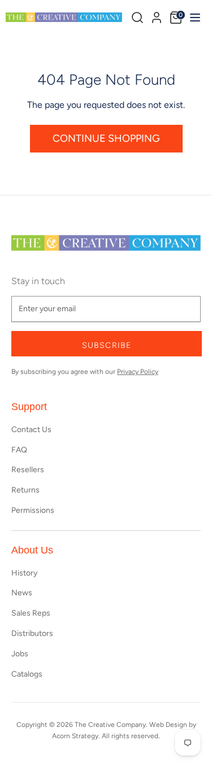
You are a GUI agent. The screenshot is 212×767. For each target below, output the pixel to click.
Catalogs (26, 674)
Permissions (32, 510)
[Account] (156, 16)
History (24, 573)
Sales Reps (30, 613)
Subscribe (106, 345)
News (21, 593)
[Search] (137, 17)
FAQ (19, 450)
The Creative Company (110, 725)
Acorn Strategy (75, 736)
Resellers (27, 469)
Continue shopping (106, 138)
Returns (25, 490)
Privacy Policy (137, 372)
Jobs (19, 654)
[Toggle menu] (193, 17)
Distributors (32, 633)
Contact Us (31, 429)
